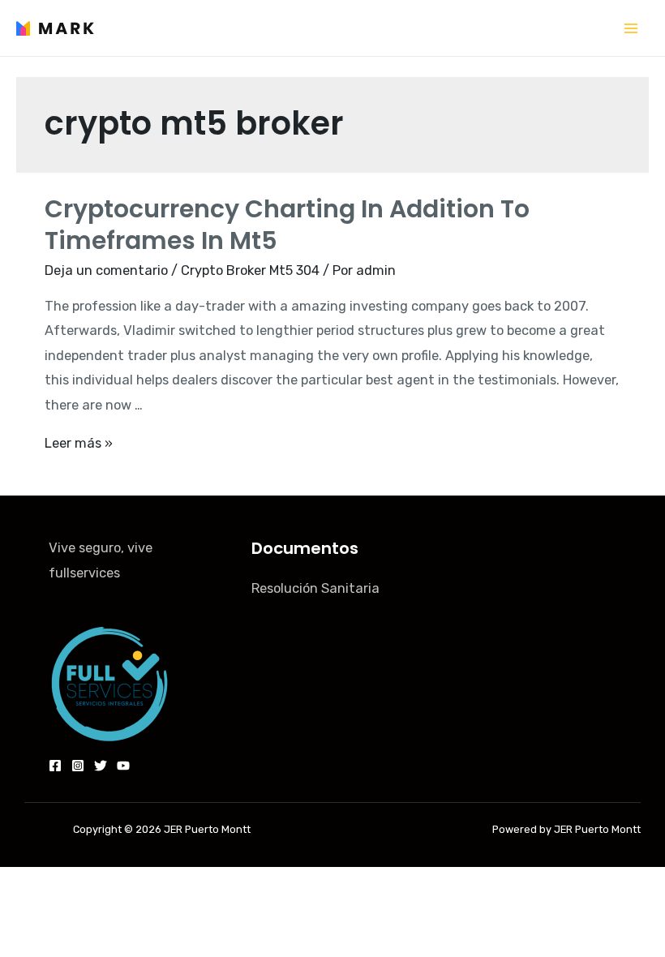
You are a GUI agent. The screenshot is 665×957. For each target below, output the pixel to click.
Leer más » (79, 443)
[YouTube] (123, 765)
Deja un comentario (106, 270)
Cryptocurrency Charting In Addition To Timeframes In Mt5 (287, 224)
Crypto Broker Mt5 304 (250, 270)
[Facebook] (55, 765)
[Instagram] (77, 765)
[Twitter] (100, 765)
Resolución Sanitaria (315, 588)
